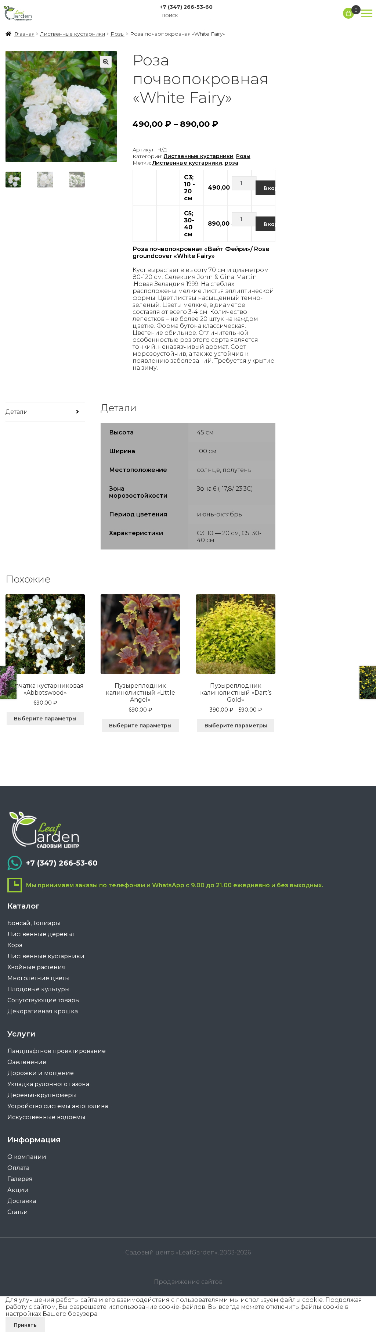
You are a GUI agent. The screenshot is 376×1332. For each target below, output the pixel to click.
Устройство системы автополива (57, 1106)
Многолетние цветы (38, 978)
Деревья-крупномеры (42, 1095)
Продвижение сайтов (188, 1281)
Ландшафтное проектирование (56, 1051)
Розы (117, 34)
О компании (26, 1156)
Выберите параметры (45, 718)
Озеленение (26, 1062)
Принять (25, 1324)
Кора (14, 945)
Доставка (21, 1200)
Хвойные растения (36, 967)
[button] (106, 62)
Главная (24, 34)
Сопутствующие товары (43, 1000)
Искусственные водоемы (46, 1117)
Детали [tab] (17, 411)
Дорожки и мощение (40, 1073)
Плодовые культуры (38, 989)
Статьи (17, 1212)
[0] (348, 13)
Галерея (20, 1178)
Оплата (18, 1167)
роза (231, 163)
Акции (18, 1189)
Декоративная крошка (42, 1011)
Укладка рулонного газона (48, 1084)
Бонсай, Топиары (33, 923)
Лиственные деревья (40, 934)
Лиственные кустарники (72, 34)
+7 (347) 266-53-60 (186, 7)
